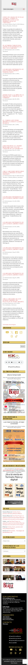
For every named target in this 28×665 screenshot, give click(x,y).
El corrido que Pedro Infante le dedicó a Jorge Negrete (12, 121)
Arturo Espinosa (9, 303)
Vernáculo (14, 26)
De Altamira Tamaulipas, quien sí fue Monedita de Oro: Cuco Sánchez (12, 47)
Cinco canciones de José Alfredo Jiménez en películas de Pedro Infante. (13, 300)
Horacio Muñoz (8, 24)
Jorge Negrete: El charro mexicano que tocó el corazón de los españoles (13, 147)
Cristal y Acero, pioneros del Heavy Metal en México (12, 512)
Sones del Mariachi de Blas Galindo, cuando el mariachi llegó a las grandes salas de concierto (13, 19)
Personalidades (7, 305)
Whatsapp (5, 624)
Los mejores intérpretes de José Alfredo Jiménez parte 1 (13, 275)
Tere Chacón (6, 616)
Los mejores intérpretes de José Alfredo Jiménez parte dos (13, 249)
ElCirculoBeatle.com (9, 598)
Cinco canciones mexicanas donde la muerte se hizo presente (13, 172)
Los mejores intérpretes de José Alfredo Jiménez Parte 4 (13, 198)
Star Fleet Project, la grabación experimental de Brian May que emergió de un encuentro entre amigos (13, 517)
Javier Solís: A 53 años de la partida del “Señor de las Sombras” (13, 96)
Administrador (8, 49)
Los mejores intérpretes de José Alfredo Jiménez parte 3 (13, 223)
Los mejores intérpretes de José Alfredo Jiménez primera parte (13, 70)
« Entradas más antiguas (9, 324)
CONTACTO (13, 661)
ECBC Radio (6, 606)
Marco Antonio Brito (8, 619)
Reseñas (9, 26)
